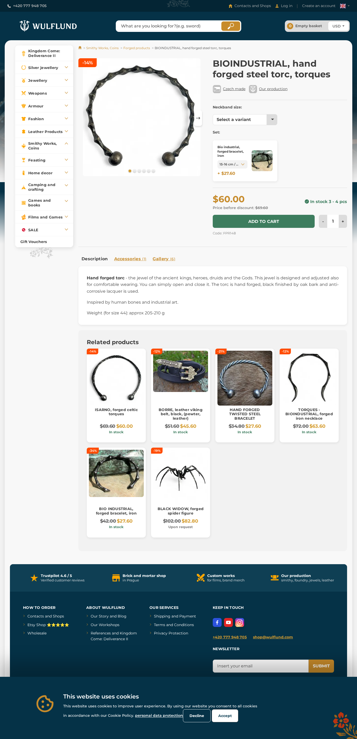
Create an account (319, 5)
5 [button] (148, 171)
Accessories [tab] (130, 258)
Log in (286, 5)
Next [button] (198, 118)
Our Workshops (105, 624)
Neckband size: (227, 107)
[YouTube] (228, 622)
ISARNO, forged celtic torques (116, 412)
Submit (321, 665)
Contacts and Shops (252, 5)
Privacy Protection (171, 633)
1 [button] (129, 171)
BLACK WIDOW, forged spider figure (181, 511)
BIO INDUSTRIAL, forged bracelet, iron (116, 511)
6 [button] (153, 171)
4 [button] (143, 171)
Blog (122, 616)
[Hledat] (230, 26)
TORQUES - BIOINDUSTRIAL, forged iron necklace (309, 414)
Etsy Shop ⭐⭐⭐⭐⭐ (48, 624)
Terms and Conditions (174, 624)
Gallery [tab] (164, 258)
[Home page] (80, 48)
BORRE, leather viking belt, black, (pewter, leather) (181, 414)
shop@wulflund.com (273, 637)
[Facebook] (217, 622)
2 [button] (134, 171)
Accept (225, 715)
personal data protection (159, 715)
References (101, 633)
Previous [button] (85, 118)
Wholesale (37, 633)
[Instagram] (239, 622)
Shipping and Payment (175, 616)
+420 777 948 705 (30, 5)
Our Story (100, 616)
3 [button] (139, 171)
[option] (142, 118)
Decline (196, 715)
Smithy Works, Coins (102, 48)
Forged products (136, 48)
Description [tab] (95, 258)
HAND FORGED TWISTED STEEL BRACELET (245, 414)
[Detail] (262, 161)
